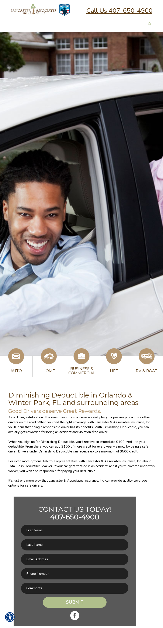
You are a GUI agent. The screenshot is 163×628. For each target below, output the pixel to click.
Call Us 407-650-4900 (119, 10)
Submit (74, 602)
